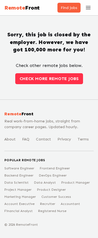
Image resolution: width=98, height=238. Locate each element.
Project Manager (18, 190)
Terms (83, 139)
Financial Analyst (18, 211)
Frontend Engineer (55, 168)
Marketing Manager (20, 197)
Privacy (64, 139)
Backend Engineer (18, 175)
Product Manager (75, 182)
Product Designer (51, 190)
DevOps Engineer (53, 175)
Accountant (70, 204)
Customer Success (56, 197)
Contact (43, 139)
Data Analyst (45, 182)
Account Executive (19, 204)
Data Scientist (16, 182)
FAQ (25, 139)
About (10, 139)
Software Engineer (19, 168)
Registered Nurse (52, 211)
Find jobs (69, 7)
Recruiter (47, 204)
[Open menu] (88, 7)
